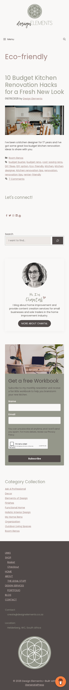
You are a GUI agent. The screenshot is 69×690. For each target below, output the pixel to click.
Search (9, 234)
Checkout (13, 567)
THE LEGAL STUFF (16, 581)
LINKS (8, 553)
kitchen (49, 166)
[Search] (57, 241)
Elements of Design (16, 498)
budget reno (34, 162)
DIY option (22, 166)
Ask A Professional (15, 489)
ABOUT (9, 576)
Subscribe (34, 458)
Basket (11, 562)
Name (12, 401)
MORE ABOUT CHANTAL (34, 323)
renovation (50, 170)
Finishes (9, 503)
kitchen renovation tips (29, 170)
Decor (8, 493)
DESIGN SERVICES (14, 585)
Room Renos (16, 158)
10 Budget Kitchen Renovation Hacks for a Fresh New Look (34, 85)
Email (11, 414)
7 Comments (16, 179)
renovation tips (14, 174)
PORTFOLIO (13, 590)
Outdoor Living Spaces (18, 526)
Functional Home (15, 507)
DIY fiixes (10, 166)
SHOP (8, 557)
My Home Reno (14, 517)
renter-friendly (32, 174)
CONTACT (11, 599)
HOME (8, 571)
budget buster (17, 162)
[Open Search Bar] (64, 39)
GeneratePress (34, 684)
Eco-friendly (36, 166)
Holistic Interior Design (18, 512)
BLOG (8, 595)
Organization (12, 521)
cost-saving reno (52, 162)
